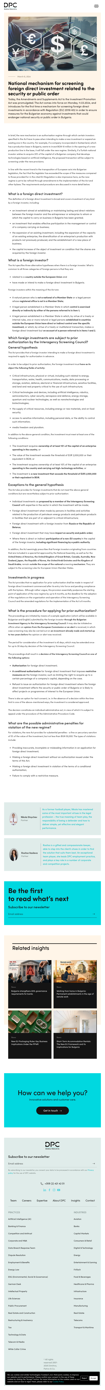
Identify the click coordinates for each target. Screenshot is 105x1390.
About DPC (59, 1200)
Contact (90, 1200)
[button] (96, 6)
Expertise (42, 1200)
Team (13, 1200)
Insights (75, 1200)
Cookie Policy (58, 1381)
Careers (26, 1200)
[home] (10, 6)
